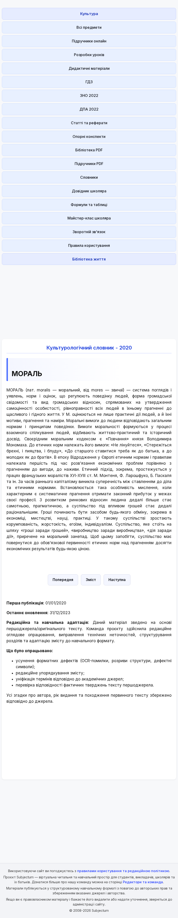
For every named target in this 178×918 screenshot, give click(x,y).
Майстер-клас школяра (89, 218)
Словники (89, 177)
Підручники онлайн (89, 41)
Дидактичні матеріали (89, 68)
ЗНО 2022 (89, 95)
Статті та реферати (89, 123)
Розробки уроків (89, 54)
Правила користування (89, 245)
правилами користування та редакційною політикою (123, 871)
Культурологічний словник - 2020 (89, 348)
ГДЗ (89, 81)
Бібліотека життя (89, 259)
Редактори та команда (143, 882)
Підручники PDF (89, 163)
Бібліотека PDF (89, 150)
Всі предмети (89, 27)
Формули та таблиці (89, 204)
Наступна (117, 580)
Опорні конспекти (89, 136)
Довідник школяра (89, 191)
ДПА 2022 (89, 109)
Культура (89, 13)
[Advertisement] (89, 299)
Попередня (63, 580)
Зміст (91, 580)
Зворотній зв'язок (89, 231)
